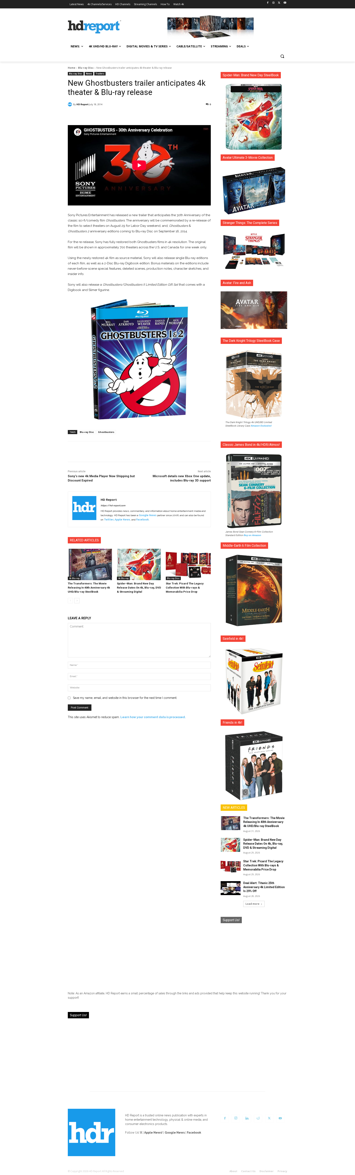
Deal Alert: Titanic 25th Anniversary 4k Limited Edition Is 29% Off (264, 887)
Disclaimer (266, 1171)
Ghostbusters (106, 431)
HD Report (82, 104)
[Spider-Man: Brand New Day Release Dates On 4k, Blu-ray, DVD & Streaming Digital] (139, 564)
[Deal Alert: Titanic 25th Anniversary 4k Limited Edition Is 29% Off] (231, 888)
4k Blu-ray (74, 578)
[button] (282, 56)
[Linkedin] (247, 1118)
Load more (252, 904)
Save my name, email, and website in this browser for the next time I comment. (125, 697)
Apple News (122, 519)
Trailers (100, 73)
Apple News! (153, 1132)
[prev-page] (70, 600)
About (233, 1171)
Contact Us (248, 1171)
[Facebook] (267, 3)
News (89, 73)
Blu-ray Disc (86, 68)
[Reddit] (258, 1118)
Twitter (108, 519)
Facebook (142, 519)
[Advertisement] (254, 954)
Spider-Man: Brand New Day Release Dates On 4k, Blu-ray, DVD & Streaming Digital (139, 587)
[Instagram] (273, 3)
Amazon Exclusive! (261, 425)
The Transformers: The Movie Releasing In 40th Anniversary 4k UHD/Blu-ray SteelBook (89, 587)
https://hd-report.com (113, 505)
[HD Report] (94, 27)
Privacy (282, 1171)
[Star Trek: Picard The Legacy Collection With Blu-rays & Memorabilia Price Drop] (188, 564)
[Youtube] (284, 3)
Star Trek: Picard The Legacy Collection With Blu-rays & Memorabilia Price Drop (185, 587)
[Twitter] (279, 3)
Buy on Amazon (252, 535)
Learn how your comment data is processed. (153, 717)
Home (71, 68)
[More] (175, 115)
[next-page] (77, 600)
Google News (148, 515)
